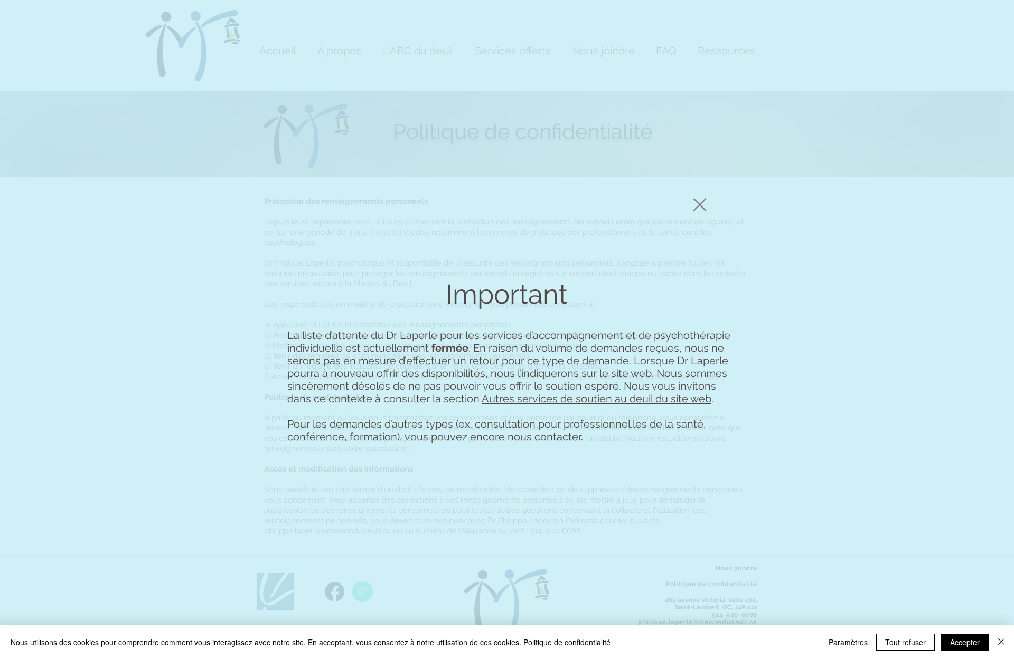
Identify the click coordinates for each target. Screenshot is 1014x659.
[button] (700, 204)
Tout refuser (905, 642)
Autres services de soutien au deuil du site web (596, 398)
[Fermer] (1001, 642)
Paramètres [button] (848, 642)
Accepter (965, 642)
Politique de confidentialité (567, 642)
